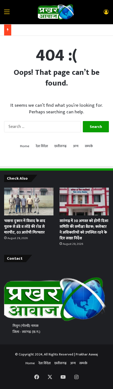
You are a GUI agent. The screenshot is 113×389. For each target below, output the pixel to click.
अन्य (75, 146)
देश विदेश (42, 146)
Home (24, 146)
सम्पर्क (89, 146)
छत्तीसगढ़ (60, 146)
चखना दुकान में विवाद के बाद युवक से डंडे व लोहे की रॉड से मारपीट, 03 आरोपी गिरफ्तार (24, 226)
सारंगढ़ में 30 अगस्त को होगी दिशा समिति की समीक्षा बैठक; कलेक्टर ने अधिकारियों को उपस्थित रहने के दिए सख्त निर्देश (84, 229)
